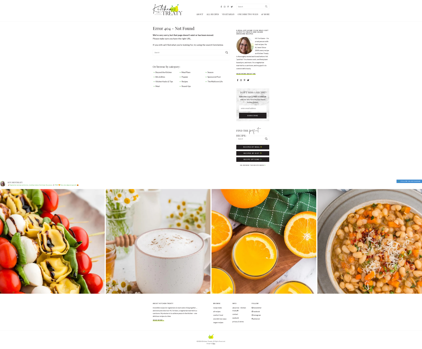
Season (210, 72)
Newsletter (257, 308)
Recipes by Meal (251, 147)
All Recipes (212, 14)
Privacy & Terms (238, 322)
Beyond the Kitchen (164, 72)
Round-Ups (186, 86)
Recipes (185, 81)
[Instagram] (225, 7)
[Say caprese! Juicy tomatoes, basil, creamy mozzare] (52, 241)
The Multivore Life (215, 81)
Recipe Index (217, 308)
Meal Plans (186, 72)
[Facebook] (221, 7)
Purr (214, 343)
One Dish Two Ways (248, 14)
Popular (185, 77)
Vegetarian (228, 14)
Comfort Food (218, 315)
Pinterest (256, 319)
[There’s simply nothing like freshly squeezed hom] (264, 241)
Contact (235, 314)
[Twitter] (232, 7)
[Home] (211, 337)
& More (265, 14)
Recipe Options (252, 159)
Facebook (256, 311)
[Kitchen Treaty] (168, 10)
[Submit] (266, 6)
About (199, 14)
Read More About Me (246, 74)
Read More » (158, 320)
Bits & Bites (160, 77)
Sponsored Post (214, 77)
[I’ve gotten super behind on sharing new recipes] (158, 241)
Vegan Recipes (218, 322)
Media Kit (235, 318)
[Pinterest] (228, 7)
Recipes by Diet (252, 153)
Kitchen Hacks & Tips (164, 81)
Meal (158, 86)
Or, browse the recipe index (252, 165)
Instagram (257, 315)
